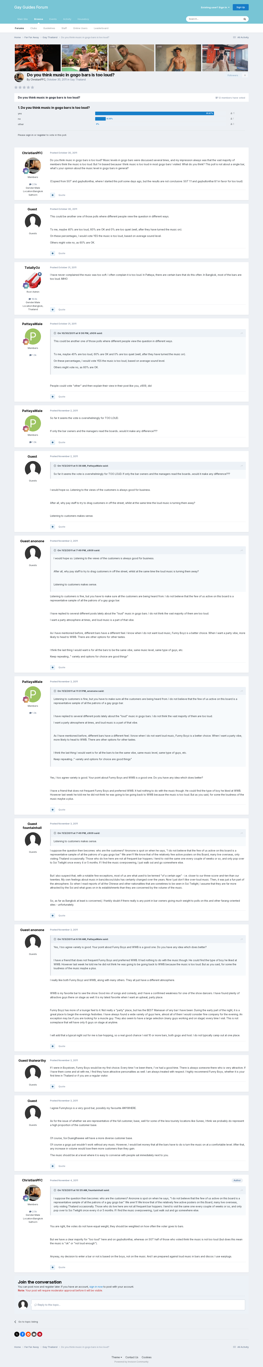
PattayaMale (32, 324)
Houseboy (83, 19)
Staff (64, 28)
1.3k (34, 355)
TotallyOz (32, 267)
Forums (19, 28)
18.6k (34, 298)
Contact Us (131, 1357)
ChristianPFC (38, 79)
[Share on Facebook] (22, 1334)
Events (53, 19)
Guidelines (49, 28)
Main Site (23, 19)
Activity (67, 19)
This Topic (230, 19)
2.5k (34, 184)
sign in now (96, 1286)
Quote (62, 195)
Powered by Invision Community (131, 1361)
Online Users (80, 28)
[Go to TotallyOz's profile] (33, 280)
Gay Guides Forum (31, 7)
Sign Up (241, 7)
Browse (38, 19)
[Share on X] (16, 1334)
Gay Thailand (78, 79)
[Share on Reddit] (28, 1334)
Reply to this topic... (48, 1304)
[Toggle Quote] (55, 333)
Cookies (147, 1357)
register (41, 134)
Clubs (33, 28)
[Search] (245, 19)
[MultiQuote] (52, 195)
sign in (29, 134)
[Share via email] (33, 1334)
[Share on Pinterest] (39, 1334)
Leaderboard (101, 28)
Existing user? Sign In (214, 7)
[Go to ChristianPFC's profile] (19, 77)
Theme (116, 1357)
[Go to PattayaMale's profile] (33, 336)
